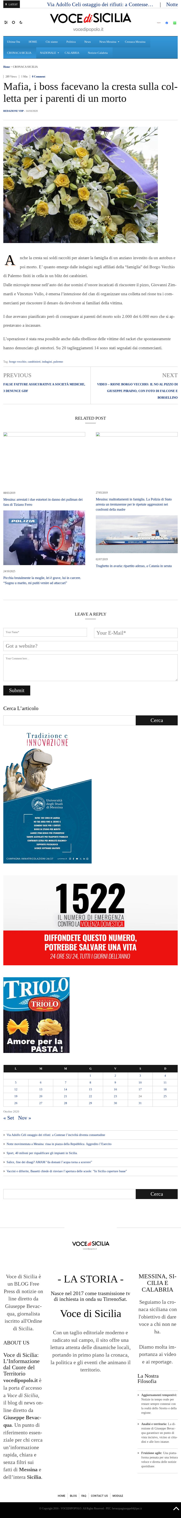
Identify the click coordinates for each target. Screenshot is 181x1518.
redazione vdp (13, 111)
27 (40, 1103)
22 (90, 1096)
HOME (61, 1495)
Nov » (24, 1118)
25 (165, 1096)
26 (15, 1103)
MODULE (118, 1495)
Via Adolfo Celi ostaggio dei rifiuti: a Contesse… (101, 4)
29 (90, 1103)
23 (115, 1096)
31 (140, 1103)
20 (40, 1096)
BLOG (73, 1495)
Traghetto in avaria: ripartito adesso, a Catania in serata (134, 566)
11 (165, 1082)
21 (65, 1096)
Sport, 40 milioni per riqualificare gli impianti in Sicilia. (42, 1153)
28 (65, 1103)
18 (165, 1089)
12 (15, 1089)
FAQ (83, 1495)
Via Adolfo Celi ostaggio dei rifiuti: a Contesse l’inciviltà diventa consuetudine (56, 1135)
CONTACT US (99, 1495)
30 (115, 1103)
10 (140, 1082)
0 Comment (38, 76)
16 (115, 1089)
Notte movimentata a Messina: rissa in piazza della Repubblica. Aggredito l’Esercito (59, 1144)
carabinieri (34, 361)
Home (6, 66)
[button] (8, 22)
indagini (47, 361)
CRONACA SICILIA (25, 66)
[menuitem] (14, 41)
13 (40, 1089)
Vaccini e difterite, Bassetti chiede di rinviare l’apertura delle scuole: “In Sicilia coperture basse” (67, 1171)
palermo (58, 361)
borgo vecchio (17, 361)
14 (65, 1089)
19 (15, 1096)
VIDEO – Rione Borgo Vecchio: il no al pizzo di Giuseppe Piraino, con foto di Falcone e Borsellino (137, 391)
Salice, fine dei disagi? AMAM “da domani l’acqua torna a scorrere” (49, 1162)
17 (140, 1089)
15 (90, 1089)
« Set (8, 1118)
